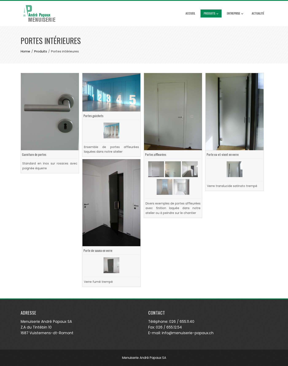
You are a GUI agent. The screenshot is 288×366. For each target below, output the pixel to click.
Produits (209, 13)
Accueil (190, 13)
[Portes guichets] (111, 91)
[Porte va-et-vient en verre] (235, 111)
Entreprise (233, 13)
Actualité (258, 13)
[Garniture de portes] (50, 111)
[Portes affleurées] (173, 111)
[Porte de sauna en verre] (111, 202)
